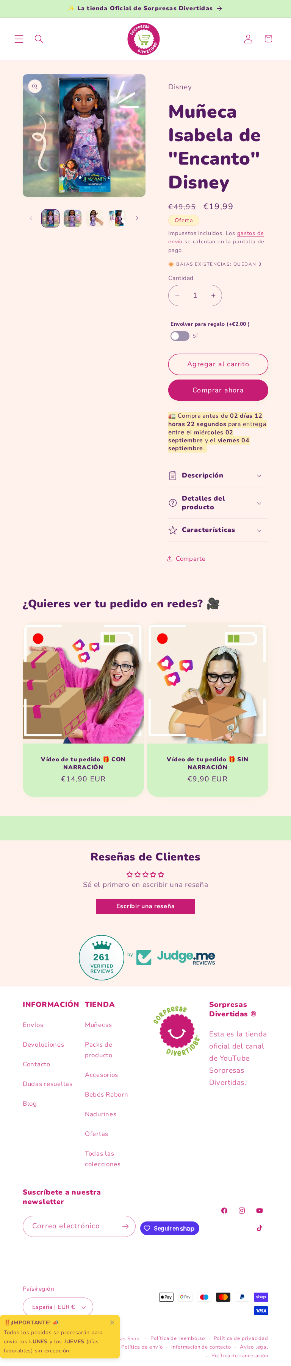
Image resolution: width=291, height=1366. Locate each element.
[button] (19, 39)
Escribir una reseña (145, 906)
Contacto (36, 1064)
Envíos (33, 1025)
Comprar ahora (218, 390)
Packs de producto (99, 1050)
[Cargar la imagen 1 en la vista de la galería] (50, 218)
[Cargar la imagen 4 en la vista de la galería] (116, 218)
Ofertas (96, 1134)
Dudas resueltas (48, 1084)
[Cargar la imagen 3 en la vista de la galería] (94, 218)
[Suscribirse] (126, 1226)
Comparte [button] (191, 558)
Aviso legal (254, 1347)
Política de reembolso (177, 1338)
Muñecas (98, 1025)
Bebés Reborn (106, 1094)
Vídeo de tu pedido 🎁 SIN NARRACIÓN (207, 763)
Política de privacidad (241, 1338)
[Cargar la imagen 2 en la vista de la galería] (72, 218)
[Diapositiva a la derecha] (137, 218)
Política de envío (142, 1347)
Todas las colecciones (103, 1158)
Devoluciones (43, 1044)
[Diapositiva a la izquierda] (31, 218)
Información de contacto (201, 1347)
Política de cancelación (239, 1355)
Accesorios (101, 1074)
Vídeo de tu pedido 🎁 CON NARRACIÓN (83, 763)
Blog (30, 1103)
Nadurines (100, 1114)
